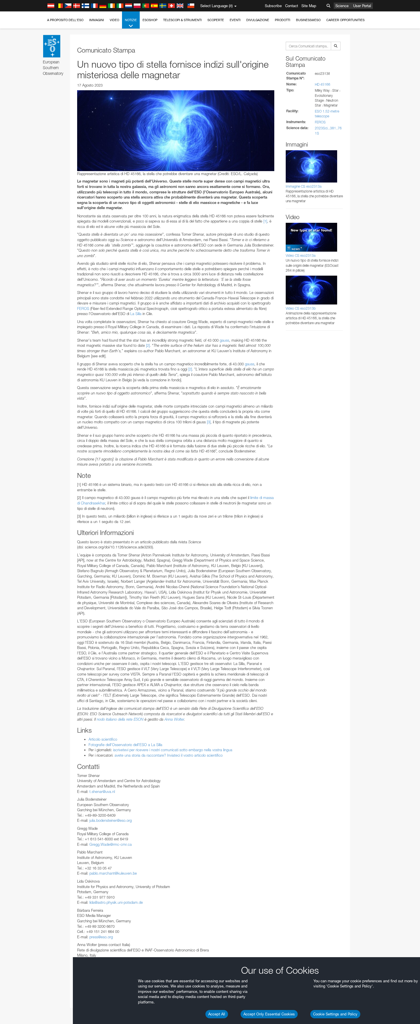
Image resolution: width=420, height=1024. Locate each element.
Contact (291, 5)
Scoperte (215, 20)
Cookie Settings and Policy (335, 1014)
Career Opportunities (345, 20)
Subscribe (273, 5)
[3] (209, 422)
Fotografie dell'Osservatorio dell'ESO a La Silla (125, 744)
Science (342, 5)
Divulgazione (257, 20)
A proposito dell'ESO (65, 20)
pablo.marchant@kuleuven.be (113, 873)
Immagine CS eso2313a (303, 186)
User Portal (362, 5)
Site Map (308, 5)
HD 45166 (322, 84)
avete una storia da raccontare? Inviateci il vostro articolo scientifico (169, 755)
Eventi (235, 20)
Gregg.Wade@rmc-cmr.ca (110, 844)
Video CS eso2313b (301, 308)
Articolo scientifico (103, 739)
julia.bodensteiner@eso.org (110, 820)
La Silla (135, 313)
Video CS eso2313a (300, 255)
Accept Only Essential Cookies (269, 1014)
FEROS (83, 308)
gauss (224, 340)
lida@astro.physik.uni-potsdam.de (116, 902)
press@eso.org (101, 937)
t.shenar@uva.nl (102, 791)
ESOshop (150, 20)
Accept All (216, 1014)
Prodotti (282, 20)
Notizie (131, 20)
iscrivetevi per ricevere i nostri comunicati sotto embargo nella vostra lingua (172, 750)
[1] (265, 221)
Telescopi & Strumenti (182, 20)
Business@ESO (308, 20)
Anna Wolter (174, 719)
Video (114, 20)
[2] (148, 345)
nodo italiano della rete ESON (120, 719)
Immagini (96, 20)
